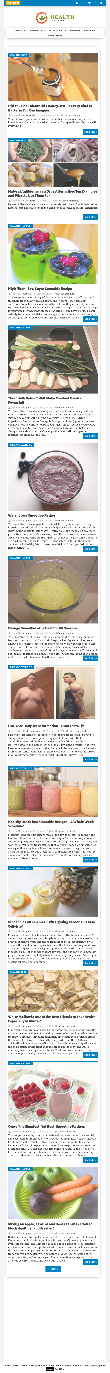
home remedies (55, 36)
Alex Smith (29, 115)
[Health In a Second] (55, 17)
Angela (27, 293)
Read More (60, 1369)
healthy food (55, 31)
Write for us (13, 3)
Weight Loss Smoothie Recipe (31, 515)
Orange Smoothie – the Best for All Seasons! (43, 628)
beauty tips (20, 31)
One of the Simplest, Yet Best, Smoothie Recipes (46, 1126)
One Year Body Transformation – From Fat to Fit (46, 726)
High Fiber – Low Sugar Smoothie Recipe (40, 289)
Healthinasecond (32, 731)
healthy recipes (72, 31)
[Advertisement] (55, 1318)
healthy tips (89, 31)
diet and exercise (37, 31)
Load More (53, 1269)
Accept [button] (50, 1369)
